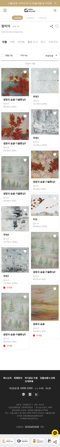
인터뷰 (21, 42)
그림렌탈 (17, 18)
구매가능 (24, 55)
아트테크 (30, 18)
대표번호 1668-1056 (21, 388)
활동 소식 (33, 42)
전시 (43, 42)
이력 (12, 42)
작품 (4, 42)
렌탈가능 (9, 55)
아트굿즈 (42, 18)
